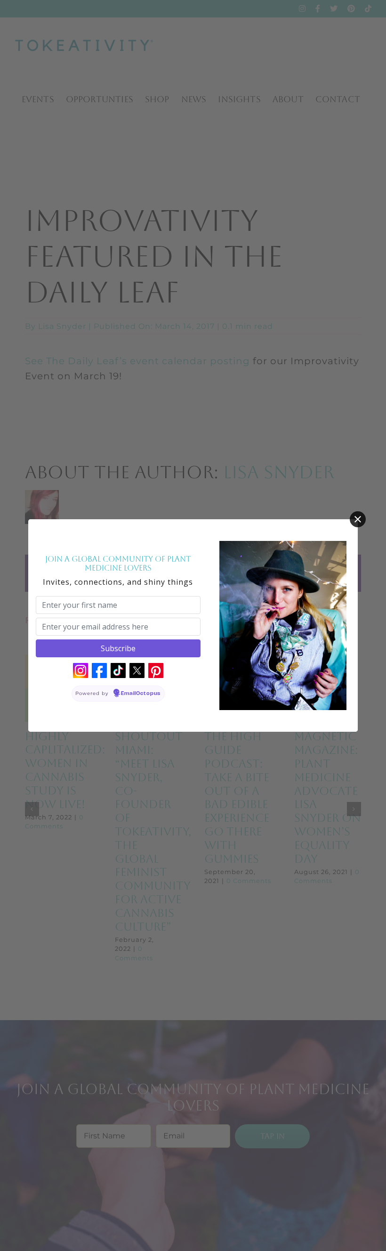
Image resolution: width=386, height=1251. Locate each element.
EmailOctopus (141, 693)
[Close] (358, 519)
